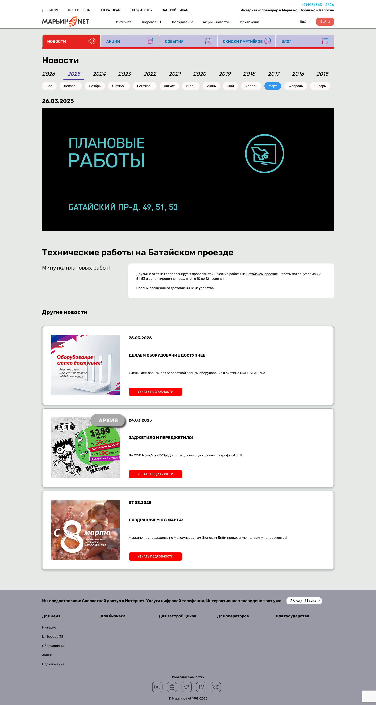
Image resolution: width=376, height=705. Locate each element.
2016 (298, 74)
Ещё (303, 21)
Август (169, 86)
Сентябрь (144, 86)
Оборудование (182, 22)
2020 (199, 74)
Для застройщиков (177, 616)
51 (138, 279)
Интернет (123, 22)
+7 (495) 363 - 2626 (318, 5)
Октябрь (119, 86)
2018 (249, 74)
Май (230, 86)
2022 (149, 74)
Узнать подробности (155, 392)
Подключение (249, 22)
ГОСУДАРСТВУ (141, 10)
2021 (175, 74)
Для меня (51, 616)
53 (143, 279)
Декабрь (70, 86)
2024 (99, 74)
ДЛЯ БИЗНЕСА (79, 10)
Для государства (292, 616)
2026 (48, 74)
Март (273, 86)
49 (318, 274)
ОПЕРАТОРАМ (110, 10)
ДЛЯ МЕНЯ (50, 10)
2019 (224, 74)
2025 (73, 74)
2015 (322, 74)
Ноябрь (95, 86)
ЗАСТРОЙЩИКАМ (175, 10)
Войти (325, 21)
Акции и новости (216, 22)
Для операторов (233, 616)
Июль (190, 86)
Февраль (295, 86)
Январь (320, 86)
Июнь (211, 86)
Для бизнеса (113, 616)
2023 (124, 74)
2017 (273, 74)
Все (49, 86)
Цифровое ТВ (151, 22)
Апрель (251, 86)
